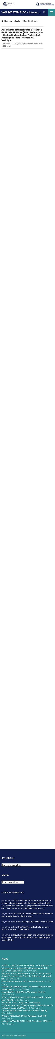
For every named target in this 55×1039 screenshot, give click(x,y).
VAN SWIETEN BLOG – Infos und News (21, 12)
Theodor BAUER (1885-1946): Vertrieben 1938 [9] (24, 1010)
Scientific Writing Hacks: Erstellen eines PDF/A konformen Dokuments (25, 928)
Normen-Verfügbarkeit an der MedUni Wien (33, 921)
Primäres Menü (51, 12)
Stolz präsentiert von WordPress (13, 1035)
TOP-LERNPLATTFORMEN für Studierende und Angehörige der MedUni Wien (27, 914)
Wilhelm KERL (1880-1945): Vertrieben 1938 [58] (23, 1016)
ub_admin (19, 43)
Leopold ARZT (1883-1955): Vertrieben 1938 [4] (23, 992)
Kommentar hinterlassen (33, 43)
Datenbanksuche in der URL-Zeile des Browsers (22, 981)
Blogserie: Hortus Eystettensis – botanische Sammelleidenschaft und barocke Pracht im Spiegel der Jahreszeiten (26, 976)
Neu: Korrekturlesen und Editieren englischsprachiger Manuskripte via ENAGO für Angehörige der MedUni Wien (27, 937)
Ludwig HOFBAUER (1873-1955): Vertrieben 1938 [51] (26, 1021)
